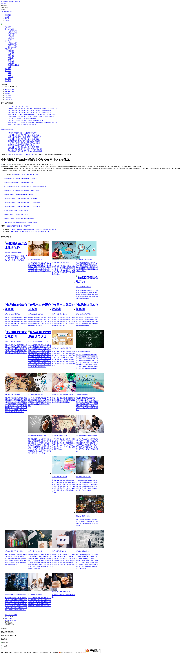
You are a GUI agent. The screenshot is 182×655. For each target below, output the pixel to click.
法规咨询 (11, 57)
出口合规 (11, 55)
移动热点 (11, 35)
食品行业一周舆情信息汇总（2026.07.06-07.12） (24, 135)
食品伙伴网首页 (6, 1)
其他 (9, 67)
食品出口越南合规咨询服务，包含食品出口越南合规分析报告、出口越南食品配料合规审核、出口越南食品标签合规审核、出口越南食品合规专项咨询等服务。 (16, 321)
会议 (9, 75)
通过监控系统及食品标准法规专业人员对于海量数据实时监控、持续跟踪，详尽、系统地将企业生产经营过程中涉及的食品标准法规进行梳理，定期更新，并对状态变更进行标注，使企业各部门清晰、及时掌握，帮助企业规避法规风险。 (16, 604)
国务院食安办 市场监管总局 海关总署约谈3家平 (24, 141)
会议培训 (8, 71)
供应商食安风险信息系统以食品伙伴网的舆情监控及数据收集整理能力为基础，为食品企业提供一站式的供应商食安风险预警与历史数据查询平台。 (63, 270)
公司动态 (11, 37)
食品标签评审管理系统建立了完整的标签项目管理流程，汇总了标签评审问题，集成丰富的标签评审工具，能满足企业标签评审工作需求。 (39, 402)
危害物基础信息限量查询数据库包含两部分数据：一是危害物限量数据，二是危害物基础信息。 (63, 400)
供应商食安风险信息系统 (60, 262)
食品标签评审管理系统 (35, 394)
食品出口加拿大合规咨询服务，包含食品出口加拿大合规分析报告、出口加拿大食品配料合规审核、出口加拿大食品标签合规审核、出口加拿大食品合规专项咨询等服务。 (16, 349)
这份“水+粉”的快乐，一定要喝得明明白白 (22, 118)
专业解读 (8, 41)
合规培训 (11, 63)
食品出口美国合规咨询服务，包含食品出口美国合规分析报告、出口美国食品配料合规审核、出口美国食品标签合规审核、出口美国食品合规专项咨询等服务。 (87, 294)
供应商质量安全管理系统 (84, 259)
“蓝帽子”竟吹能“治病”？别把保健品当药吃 (22, 133)
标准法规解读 (12, 43)
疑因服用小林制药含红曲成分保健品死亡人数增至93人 (22, 202)
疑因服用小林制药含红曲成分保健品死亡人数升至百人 (22, 206)
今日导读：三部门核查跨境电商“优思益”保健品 (24, 143)
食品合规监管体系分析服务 (37, 435)
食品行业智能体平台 (35, 259)
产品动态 (11, 39)
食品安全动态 (12, 31)
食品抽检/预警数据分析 (59, 551)
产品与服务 (8, 49)
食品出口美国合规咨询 (83, 287)
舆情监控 (11, 51)
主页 (9, 154)
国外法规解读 (12, 47)
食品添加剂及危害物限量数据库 (62, 394)
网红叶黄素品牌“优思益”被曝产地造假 (21, 145)
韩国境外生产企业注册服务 (14, 252)
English (7, 17)
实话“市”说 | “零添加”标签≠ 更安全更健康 (22, 124)
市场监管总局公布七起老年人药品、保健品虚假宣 (25, 151)
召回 (25, 226)
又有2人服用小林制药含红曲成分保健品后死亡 (19, 182)
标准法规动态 (12, 33)
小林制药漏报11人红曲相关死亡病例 (16, 214)
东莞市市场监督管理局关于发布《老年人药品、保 (25, 149)
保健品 (9, 226)
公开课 (10, 77)
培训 (9, 73)
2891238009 (8, 618)
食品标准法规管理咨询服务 (61, 591)
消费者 (14, 226)
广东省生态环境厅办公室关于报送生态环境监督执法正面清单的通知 (33, 229)
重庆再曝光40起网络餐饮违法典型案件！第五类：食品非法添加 (29, 112)
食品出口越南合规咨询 (12, 314)
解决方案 (8, 69)
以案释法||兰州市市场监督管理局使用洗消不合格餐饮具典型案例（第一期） (33, 122)
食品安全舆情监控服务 (83, 551)
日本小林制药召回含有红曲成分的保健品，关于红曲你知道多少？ (26, 186)
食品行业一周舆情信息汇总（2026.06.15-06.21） (24, 139)
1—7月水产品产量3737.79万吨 (18, 106)
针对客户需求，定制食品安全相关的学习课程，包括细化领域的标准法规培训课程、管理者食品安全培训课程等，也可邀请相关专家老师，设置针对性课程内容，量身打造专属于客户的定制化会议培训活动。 (87, 445)
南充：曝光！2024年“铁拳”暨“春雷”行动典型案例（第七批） (31, 231)
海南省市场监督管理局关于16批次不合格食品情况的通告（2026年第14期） (33, 108)
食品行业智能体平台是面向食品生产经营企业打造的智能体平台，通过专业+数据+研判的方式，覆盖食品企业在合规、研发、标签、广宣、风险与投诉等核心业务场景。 (39, 267)
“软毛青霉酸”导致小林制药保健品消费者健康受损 (20, 222)
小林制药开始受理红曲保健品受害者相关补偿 (19, 218)
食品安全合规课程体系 (59, 477)
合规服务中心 (15, 1)
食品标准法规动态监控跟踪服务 (15, 594)
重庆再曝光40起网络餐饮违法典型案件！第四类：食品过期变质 (29, 110)
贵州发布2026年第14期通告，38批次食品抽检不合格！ (26, 120)
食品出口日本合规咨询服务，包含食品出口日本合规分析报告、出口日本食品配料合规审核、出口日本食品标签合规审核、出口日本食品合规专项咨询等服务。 (87, 321)
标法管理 (11, 53)
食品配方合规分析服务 (83, 516)
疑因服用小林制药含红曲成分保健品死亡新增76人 (20, 198)
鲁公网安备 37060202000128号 (71, 652)
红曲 (18, 226)
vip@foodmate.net (10, 620)
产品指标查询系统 (82, 394)
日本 (22, 226)
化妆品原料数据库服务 (12, 394)
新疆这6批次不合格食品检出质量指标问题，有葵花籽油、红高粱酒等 (31, 114)
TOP (167, 556)
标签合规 (11, 61)
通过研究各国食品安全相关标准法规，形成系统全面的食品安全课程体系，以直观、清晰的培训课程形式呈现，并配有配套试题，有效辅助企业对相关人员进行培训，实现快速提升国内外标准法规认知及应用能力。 (63, 486)
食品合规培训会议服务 (59, 435)
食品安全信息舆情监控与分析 (62, 348)
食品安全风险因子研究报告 (14, 551)
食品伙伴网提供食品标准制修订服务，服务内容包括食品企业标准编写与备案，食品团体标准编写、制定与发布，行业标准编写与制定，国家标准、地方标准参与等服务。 (39, 602)
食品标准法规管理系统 (83, 351)
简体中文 (8, 15)
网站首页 (8, 27)
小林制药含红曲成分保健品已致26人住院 (25, 174)
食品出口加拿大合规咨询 (13, 341)
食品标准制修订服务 (35, 594)
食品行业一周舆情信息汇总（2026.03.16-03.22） (24, 147)
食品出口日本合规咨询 (83, 314)
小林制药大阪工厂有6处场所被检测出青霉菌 (18, 194)
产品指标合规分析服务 (83, 477)
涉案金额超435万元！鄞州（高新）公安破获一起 (24, 137)
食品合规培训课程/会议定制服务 (86, 435)
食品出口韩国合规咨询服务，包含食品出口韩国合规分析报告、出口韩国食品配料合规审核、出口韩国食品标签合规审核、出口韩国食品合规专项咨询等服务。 (63, 321)
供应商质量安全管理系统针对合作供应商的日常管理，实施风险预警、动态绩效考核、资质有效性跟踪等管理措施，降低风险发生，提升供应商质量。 (87, 267)
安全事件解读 (12, 45)
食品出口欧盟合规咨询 (35, 314)
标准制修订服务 (13, 65)
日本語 (7, 18)
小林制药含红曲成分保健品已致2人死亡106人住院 (20, 178)
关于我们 (8, 81)
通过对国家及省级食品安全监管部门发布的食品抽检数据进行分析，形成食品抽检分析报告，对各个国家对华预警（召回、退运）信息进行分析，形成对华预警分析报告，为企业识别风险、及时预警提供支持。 (63, 560)
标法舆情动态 (9, 29)
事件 (28, 226)
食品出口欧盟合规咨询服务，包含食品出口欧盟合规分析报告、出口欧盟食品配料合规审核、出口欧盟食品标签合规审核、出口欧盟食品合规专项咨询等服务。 (39, 321)
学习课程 (8, 79)
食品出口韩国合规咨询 (59, 314)
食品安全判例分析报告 (35, 551)
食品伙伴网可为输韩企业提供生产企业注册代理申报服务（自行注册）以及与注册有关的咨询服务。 (16, 258)
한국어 (7, 20)
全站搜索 (4, 3)
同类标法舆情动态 (7, 129)
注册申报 (11, 59)
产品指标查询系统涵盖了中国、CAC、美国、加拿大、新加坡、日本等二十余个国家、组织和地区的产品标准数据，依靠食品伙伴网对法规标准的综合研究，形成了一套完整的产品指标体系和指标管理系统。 (87, 404)
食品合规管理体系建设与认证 (38, 341)
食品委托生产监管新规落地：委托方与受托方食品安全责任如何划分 (31, 116)
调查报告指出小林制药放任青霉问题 (16, 210)
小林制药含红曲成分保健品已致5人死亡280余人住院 (21, 190)
